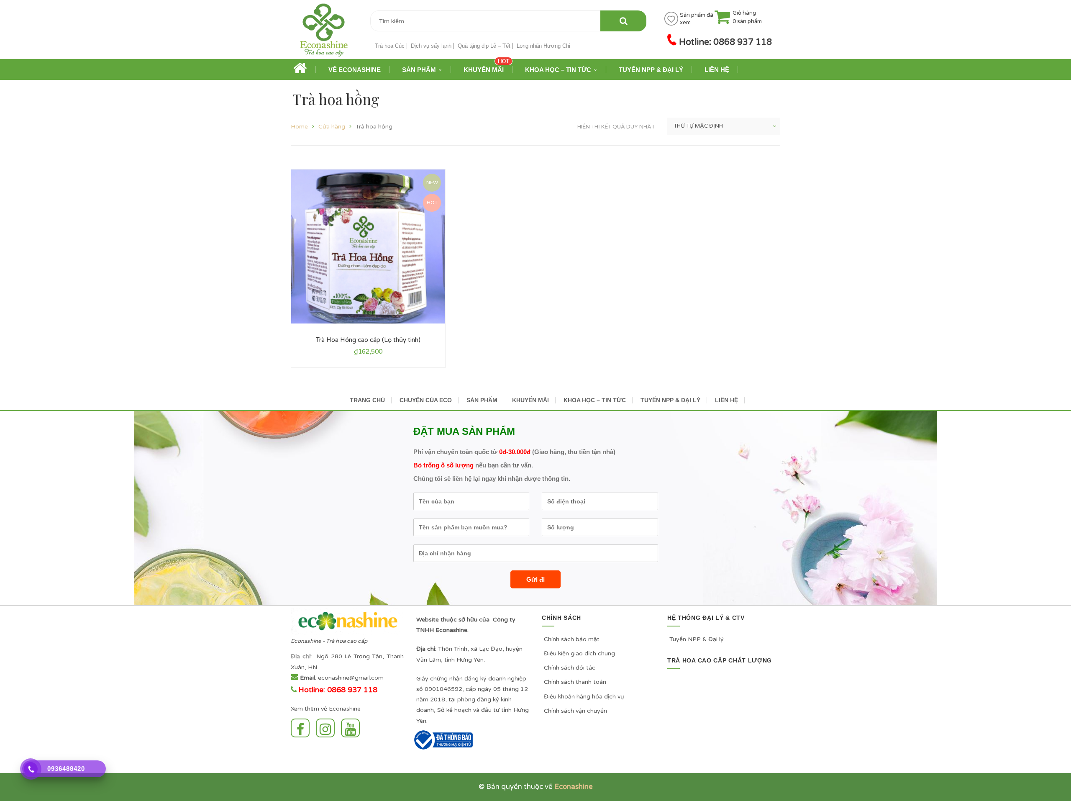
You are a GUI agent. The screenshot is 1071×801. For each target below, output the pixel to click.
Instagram (327, 728)
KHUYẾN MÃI (530, 400)
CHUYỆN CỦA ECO (426, 400)
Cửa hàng (331, 126)
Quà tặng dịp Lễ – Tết (484, 46)
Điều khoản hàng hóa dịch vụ (584, 696)
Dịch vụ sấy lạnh (431, 46)
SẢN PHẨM (481, 400)
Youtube (352, 728)
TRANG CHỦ (367, 400)
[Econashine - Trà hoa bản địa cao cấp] (324, 32)
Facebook (302, 728)
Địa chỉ (300, 656)
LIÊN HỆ (726, 400)
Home (299, 126)
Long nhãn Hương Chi (543, 46)
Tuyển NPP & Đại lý (696, 639)
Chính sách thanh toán (575, 681)
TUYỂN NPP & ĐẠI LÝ (670, 400)
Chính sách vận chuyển (575, 710)
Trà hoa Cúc (390, 46)
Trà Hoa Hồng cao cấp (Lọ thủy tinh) (368, 340)
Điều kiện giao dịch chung (579, 653)
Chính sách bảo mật (572, 639)
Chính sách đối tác (569, 667)
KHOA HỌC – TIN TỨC (595, 400)
